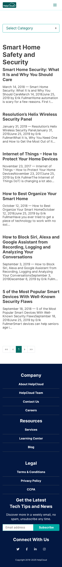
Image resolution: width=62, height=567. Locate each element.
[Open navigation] (55, 5)
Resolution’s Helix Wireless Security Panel (30, 117)
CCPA (31, 489)
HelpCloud (42, 560)
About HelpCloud (31, 384)
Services (31, 429)
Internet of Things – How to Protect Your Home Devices (30, 156)
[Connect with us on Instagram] (44, 549)
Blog (31, 447)
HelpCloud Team (31, 393)
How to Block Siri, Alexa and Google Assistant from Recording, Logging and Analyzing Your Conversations (31, 247)
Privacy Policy (31, 480)
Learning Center (31, 438)
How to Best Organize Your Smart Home (30, 196)
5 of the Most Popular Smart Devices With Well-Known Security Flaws (31, 296)
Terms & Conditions (31, 472)
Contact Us (31, 401)
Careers (31, 410)
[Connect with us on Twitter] (18, 549)
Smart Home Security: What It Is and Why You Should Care (31, 74)
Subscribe (46, 527)
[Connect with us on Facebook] (27, 549)
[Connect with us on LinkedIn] (35, 549)
